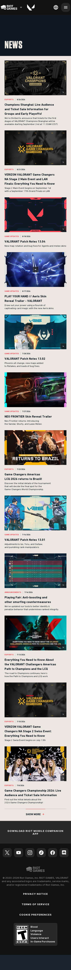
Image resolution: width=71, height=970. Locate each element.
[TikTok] (41, 852)
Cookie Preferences (35, 914)
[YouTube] (18, 852)
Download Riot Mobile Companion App (35, 832)
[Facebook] (52, 852)
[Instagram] (30, 852)
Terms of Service (36, 904)
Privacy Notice (35, 893)
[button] (35, 93)
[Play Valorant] (31, 7)
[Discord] (64, 852)
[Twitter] (7, 852)
